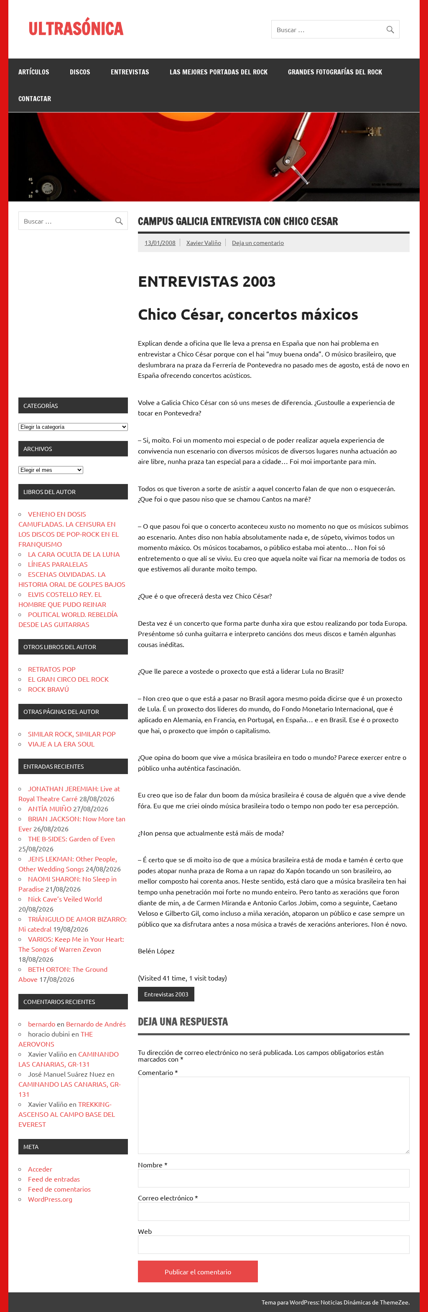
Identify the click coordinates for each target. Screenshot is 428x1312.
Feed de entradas (54, 1178)
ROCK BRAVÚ (48, 689)
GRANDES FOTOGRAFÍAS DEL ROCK (335, 71)
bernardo (41, 1023)
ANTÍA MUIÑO (49, 808)
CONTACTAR (34, 98)
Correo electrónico (168, 1197)
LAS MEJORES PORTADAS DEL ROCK (219, 71)
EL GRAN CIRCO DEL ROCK (68, 679)
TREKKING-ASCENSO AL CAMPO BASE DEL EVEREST (66, 1114)
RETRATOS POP (52, 669)
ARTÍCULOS (33, 71)
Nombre (153, 1164)
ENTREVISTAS (130, 71)
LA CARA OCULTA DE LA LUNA (74, 554)
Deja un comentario (258, 242)
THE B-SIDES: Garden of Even (71, 838)
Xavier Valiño (203, 242)
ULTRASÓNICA (75, 28)
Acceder (40, 1168)
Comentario (158, 1072)
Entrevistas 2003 (166, 994)
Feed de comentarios (59, 1189)
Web (145, 1231)
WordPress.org (50, 1199)
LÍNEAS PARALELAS (58, 564)
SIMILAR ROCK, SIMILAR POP (72, 733)
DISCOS (80, 71)
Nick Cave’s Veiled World (65, 898)
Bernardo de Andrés (96, 1023)
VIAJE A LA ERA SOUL (61, 743)
